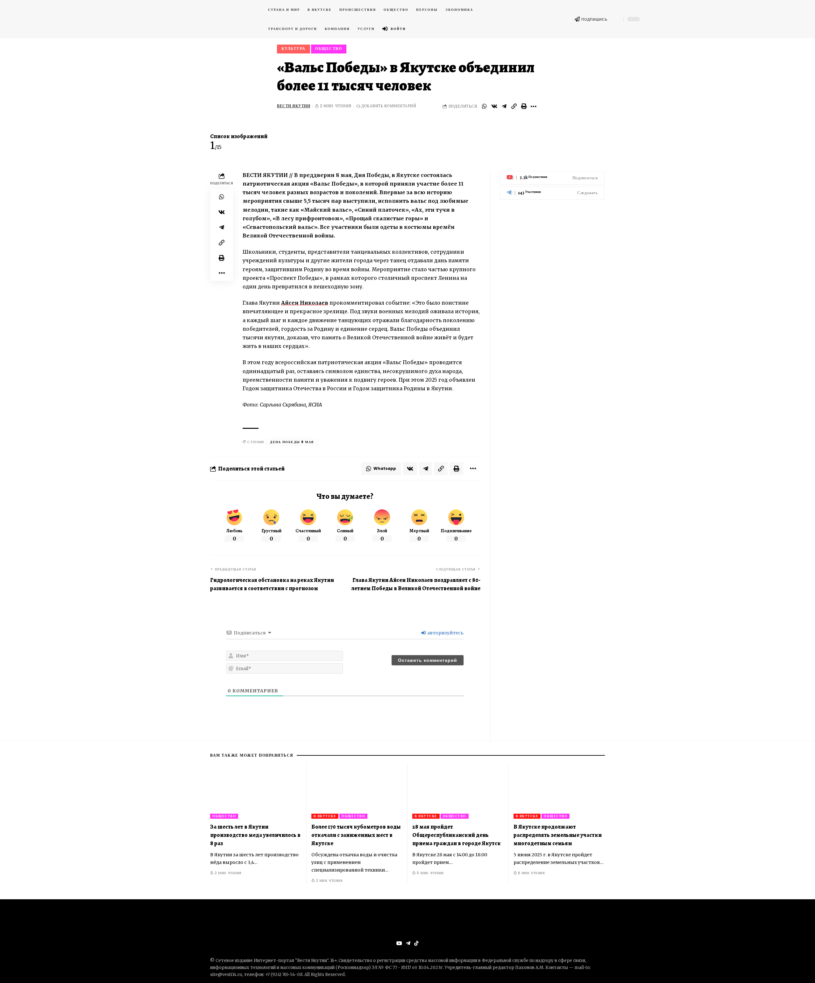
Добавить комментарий (388, 106)
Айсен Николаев (304, 303)
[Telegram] (552, 193)
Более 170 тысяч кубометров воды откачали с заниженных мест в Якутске (356, 835)
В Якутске (325, 816)
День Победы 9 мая (292, 442)
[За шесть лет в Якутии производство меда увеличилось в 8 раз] (256, 791)
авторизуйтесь (445, 633)
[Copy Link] (513, 106)
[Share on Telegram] (504, 106)
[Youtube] (552, 178)
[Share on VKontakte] (494, 106)
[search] (615, 19)
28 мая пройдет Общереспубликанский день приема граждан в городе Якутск (456, 835)
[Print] (523, 106)
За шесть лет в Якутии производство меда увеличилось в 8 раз (255, 835)
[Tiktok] (416, 943)
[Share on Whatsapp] (484, 106)
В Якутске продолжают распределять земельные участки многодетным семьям (558, 835)
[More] (533, 106)
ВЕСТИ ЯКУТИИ (293, 106)
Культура (293, 48)
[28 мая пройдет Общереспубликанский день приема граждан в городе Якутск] (458, 791)
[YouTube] (399, 943)
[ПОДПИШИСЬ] (577, 19)
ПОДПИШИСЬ (594, 19)
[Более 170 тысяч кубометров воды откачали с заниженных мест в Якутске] (357, 791)
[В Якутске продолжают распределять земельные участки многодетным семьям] (559, 791)
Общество (328, 48)
